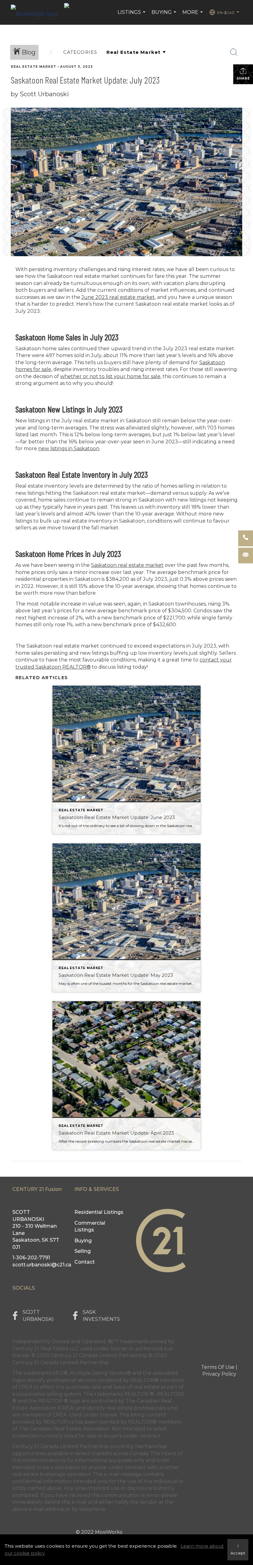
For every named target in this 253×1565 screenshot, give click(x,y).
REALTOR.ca (58, 1422)
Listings (132, 15)
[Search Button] (234, 52)
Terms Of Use (217, 1367)
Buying (164, 15)
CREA (25, 1387)
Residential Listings (98, 1212)
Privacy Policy (219, 1374)
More (193, 15)
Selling (82, 1251)
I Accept (237, 1549)
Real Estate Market (33, 67)
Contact (84, 1262)
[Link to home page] (37, 12)
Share (243, 78)
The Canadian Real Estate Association (64, 1429)
